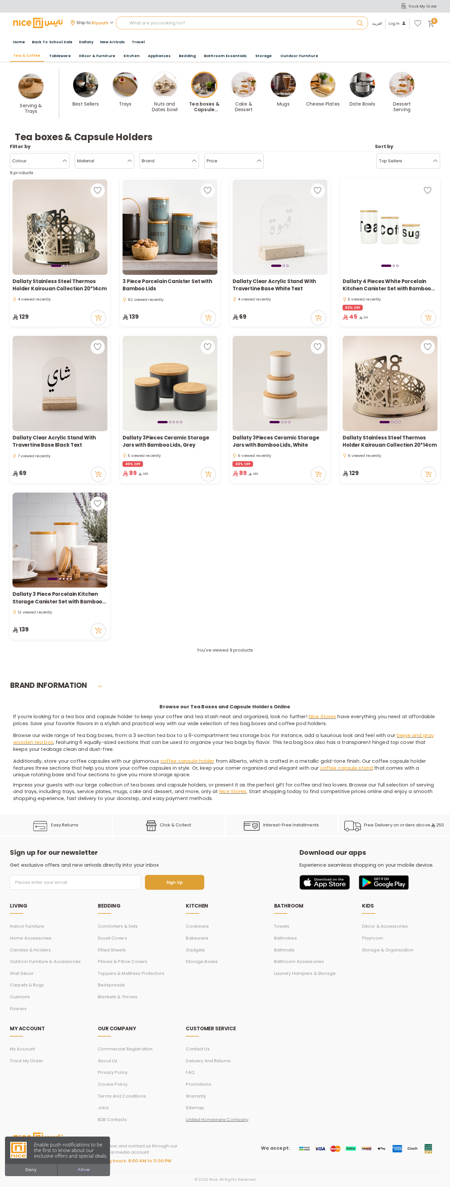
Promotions (198, 1084)
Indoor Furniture (27, 926)
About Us (107, 1061)
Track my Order (26, 1061)
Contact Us (198, 1049)
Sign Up (174, 882)
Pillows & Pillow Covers (122, 961)
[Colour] (65, 161)
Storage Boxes (202, 961)
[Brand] (194, 161)
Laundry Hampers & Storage (305, 973)
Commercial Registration (125, 1049)
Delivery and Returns (208, 1061)
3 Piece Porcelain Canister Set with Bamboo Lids (167, 285)
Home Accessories (30, 938)
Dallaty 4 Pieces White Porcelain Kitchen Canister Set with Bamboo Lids (387, 285)
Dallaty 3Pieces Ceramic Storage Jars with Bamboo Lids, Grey (166, 441)
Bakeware (197, 938)
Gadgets (195, 950)
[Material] (129, 161)
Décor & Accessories (385, 926)
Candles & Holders (30, 950)
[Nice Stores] (38, 23)
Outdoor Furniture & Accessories (45, 961)
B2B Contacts (112, 1119)
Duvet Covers (112, 938)
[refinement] (435, 161)
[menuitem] (52, 42)
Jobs (103, 1108)
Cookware (197, 926)
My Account (22, 1049)
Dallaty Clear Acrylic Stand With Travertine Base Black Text (54, 441)
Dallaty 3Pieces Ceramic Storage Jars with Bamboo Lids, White (276, 441)
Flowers (18, 1009)
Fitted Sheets (112, 950)
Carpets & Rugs (27, 985)
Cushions (20, 997)
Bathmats (284, 950)
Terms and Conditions (122, 1096)
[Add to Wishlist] (98, 190)
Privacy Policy (112, 1072)
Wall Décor (22, 973)
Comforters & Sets (118, 926)
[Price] (259, 161)
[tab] (56, 265)
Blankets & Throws (117, 997)
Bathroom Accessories (299, 961)
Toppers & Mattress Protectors (131, 973)
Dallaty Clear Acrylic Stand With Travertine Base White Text (274, 285)
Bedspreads (111, 985)
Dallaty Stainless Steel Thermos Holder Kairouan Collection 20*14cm (60, 285)
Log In (394, 23)
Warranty (196, 1096)
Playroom (372, 938)
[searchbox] (242, 23)
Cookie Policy (112, 1084)
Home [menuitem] (19, 42)
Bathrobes (285, 938)
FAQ (190, 1072)
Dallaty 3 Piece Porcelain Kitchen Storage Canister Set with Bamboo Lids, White (57, 598)
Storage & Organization (388, 950)
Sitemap (195, 1108)
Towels (282, 926)
